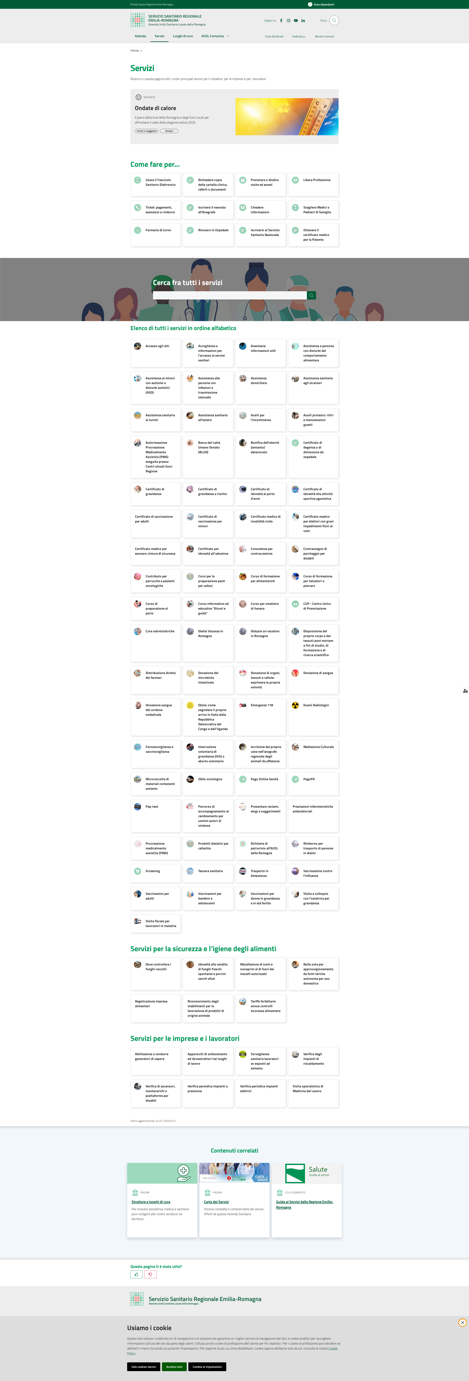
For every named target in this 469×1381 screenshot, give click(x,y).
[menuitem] (140, 36)
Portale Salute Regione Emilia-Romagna (151, 4)
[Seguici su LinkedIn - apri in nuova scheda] (301, 20)
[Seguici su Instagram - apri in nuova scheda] (287, 20)
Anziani (169, 131)
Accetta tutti (174, 1367)
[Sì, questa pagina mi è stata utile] (136, 1274)
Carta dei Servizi (216, 1202)
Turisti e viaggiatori (146, 131)
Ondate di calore (155, 107)
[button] (334, 20)
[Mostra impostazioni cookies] (465, 690)
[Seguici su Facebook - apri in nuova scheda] (279, 20)
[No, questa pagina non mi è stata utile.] (150, 1274)
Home (134, 50)
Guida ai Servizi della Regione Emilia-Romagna (304, 1204)
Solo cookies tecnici (144, 1367)
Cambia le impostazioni (207, 1367)
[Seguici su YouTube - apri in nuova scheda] (294, 20)
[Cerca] (311, 295)
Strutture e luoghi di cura (151, 1202)
